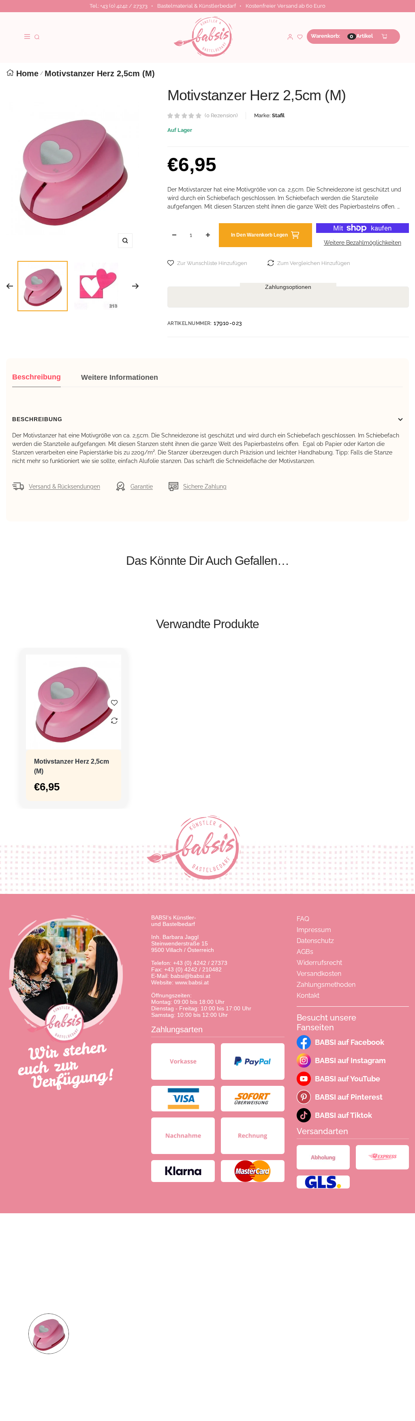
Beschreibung (36, 377)
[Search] (37, 36)
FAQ (303, 919)
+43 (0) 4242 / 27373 (200, 963)
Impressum (314, 930)
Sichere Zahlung (205, 486)
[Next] (135, 286)
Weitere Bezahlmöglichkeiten (362, 242)
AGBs (305, 952)
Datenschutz (315, 941)
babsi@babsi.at (190, 976)
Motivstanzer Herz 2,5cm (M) (71, 766)
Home (27, 73)
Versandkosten (319, 973)
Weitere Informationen (119, 377)
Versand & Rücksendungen (64, 486)
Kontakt (308, 995)
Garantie (141, 486)
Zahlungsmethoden (326, 984)
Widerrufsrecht (319, 963)
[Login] (290, 36)
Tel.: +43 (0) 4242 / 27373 (119, 6)
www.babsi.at (192, 982)
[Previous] (9, 286)
